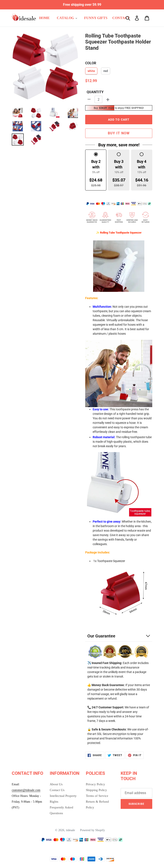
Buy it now (119, 133)
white (91, 71)
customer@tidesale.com (26, 790)
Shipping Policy (96, 790)
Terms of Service (97, 796)
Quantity (95, 92)
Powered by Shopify (92, 830)
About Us (56, 784)
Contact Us (57, 790)
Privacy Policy (95, 784)
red (105, 71)
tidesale (70, 830)
